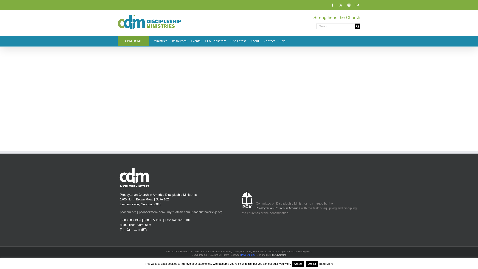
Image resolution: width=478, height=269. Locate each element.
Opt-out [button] (312, 263)
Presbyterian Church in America (278, 208)
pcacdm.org (128, 212)
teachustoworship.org (207, 212)
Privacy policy (248, 255)
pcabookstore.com (152, 212)
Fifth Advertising (278, 255)
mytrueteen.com (178, 212)
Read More (326, 263)
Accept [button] (298, 263)
